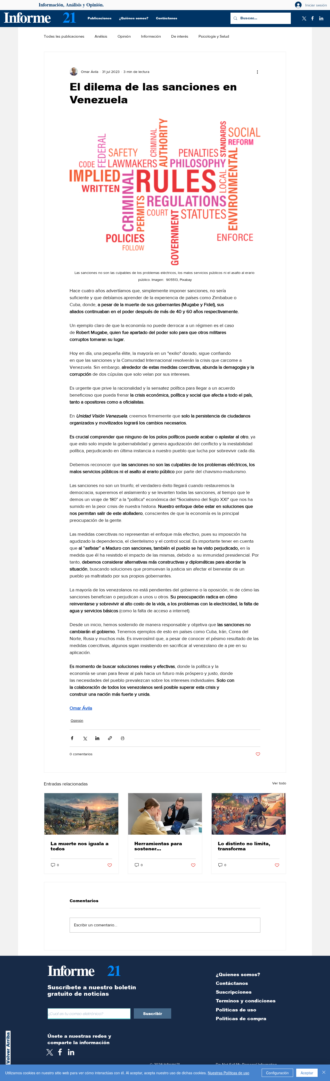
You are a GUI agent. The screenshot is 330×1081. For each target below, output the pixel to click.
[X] (304, 18)
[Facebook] (312, 18)
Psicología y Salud (214, 36)
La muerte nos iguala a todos (80, 846)
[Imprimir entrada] (122, 738)
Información (151, 36)
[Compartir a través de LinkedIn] (97, 738)
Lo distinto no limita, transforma (244, 846)
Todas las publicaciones (64, 36)
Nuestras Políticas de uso (228, 1072)
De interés (179, 36)
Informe (27, 17)
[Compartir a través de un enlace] (110, 738)
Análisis (101, 36)
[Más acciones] (257, 72)
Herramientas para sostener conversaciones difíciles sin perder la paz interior (161, 846)
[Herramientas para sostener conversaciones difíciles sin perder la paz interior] (165, 814)
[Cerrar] (324, 1073)
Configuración (277, 1072)
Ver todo (279, 783)
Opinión (124, 36)
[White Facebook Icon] (59, 1052)
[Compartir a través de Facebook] (72, 738)
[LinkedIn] (321, 18)
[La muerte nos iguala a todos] (81, 814)
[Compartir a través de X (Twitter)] (84, 738)
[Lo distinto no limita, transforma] (249, 814)
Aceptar (307, 1072)
